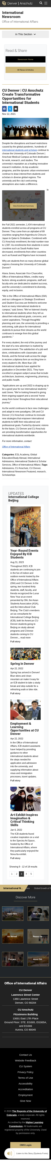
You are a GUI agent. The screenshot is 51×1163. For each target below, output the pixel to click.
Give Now (25, 1101)
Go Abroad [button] (12, 936)
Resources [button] (37, 936)
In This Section (23, 34)
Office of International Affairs (20, 21)
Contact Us (25, 1054)
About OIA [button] (37, 959)
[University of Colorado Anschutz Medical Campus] (25, 3)
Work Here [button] (37, 914)
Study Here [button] (12, 914)
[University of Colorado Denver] (10, 3)
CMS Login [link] (25, 1145)
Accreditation (25, 1089)
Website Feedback (25, 1060)
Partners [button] (12, 959)
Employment (25, 1095)
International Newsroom (12, 14)
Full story (15, 641)
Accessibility (25, 1083)
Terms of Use (25, 1077)
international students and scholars (19, 150)
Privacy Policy (25, 1072)
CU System (25, 1066)
